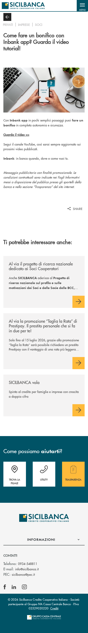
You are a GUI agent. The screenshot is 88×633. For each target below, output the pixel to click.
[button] (82, 5)
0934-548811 (27, 563)
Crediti (54, 608)
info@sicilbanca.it (27, 569)
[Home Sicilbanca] (23, 5)
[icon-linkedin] (14, 586)
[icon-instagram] (24, 586)
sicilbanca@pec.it (23, 574)
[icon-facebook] (4, 586)
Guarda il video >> (16, 134)
